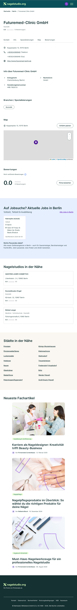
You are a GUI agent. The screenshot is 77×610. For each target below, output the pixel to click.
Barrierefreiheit (32, 600)
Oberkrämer (8, 370)
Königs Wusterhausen (47, 346)
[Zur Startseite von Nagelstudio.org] (15, 3)
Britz (40, 370)
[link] (15, 227)
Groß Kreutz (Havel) (46, 380)
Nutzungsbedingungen (46, 600)
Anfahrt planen (65, 126)
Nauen (6, 366)
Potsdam (7, 346)
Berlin (14, 11)
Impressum (63, 600)
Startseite (7, 11)
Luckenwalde (9, 356)
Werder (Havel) (44, 375)
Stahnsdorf (42, 356)
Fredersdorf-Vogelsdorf (47, 366)
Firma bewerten (65, 183)
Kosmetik (9, 107)
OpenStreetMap (61, 159)
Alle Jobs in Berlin (66, 212)
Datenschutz (22, 600)
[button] (66, 4)
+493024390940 (13, 52)
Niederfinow (8, 375)
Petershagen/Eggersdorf (13, 380)
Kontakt (13, 600)
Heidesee (7, 361)
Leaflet (53, 159)
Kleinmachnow (44, 351)
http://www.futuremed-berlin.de (19, 61)
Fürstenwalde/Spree (11, 351)
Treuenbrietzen (44, 361)
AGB (57, 600)
